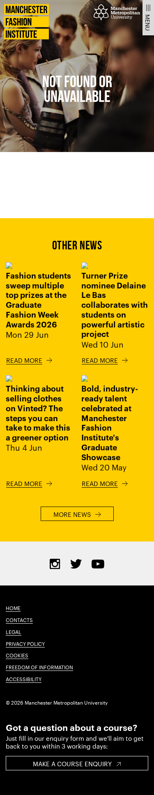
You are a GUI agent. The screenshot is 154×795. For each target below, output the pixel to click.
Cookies (17, 655)
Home (13, 607)
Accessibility (23, 678)
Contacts (19, 619)
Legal (13, 631)
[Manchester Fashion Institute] (26, 36)
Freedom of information (39, 667)
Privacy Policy (25, 643)
